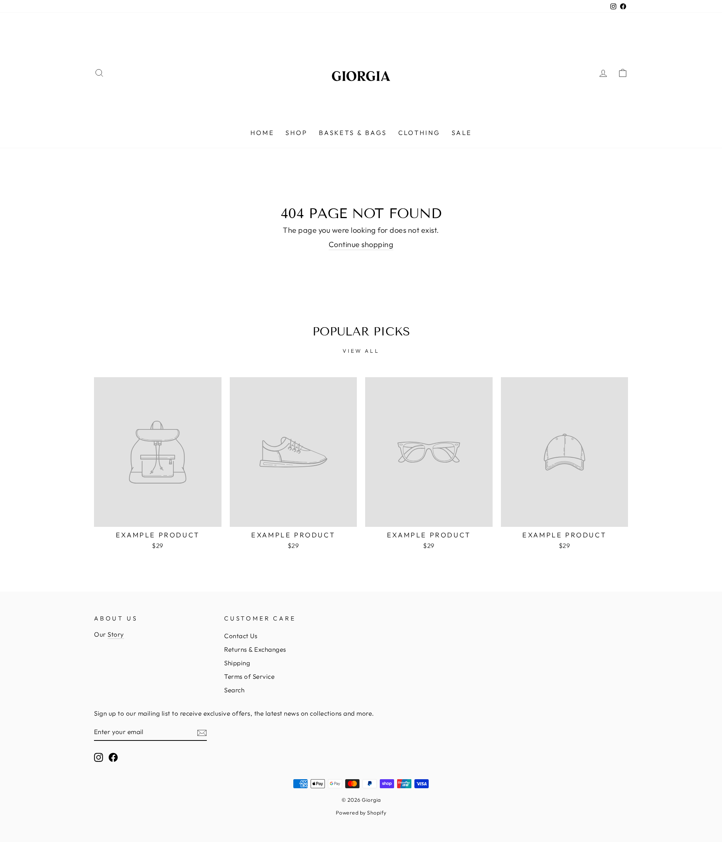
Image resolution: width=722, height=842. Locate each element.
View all (361, 350)
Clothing (419, 133)
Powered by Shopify (361, 812)
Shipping (237, 663)
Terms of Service (249, 676)
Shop (296, 133)
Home (262, 133)
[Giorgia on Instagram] (98, 757)
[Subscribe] (202, 732)
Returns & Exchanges (255, 649)
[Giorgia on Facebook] (113, 757)
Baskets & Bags (353, 133)
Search (234, 690)
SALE (462, 133)
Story (116, 634)
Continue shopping (361, 244)
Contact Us (240, 636)
